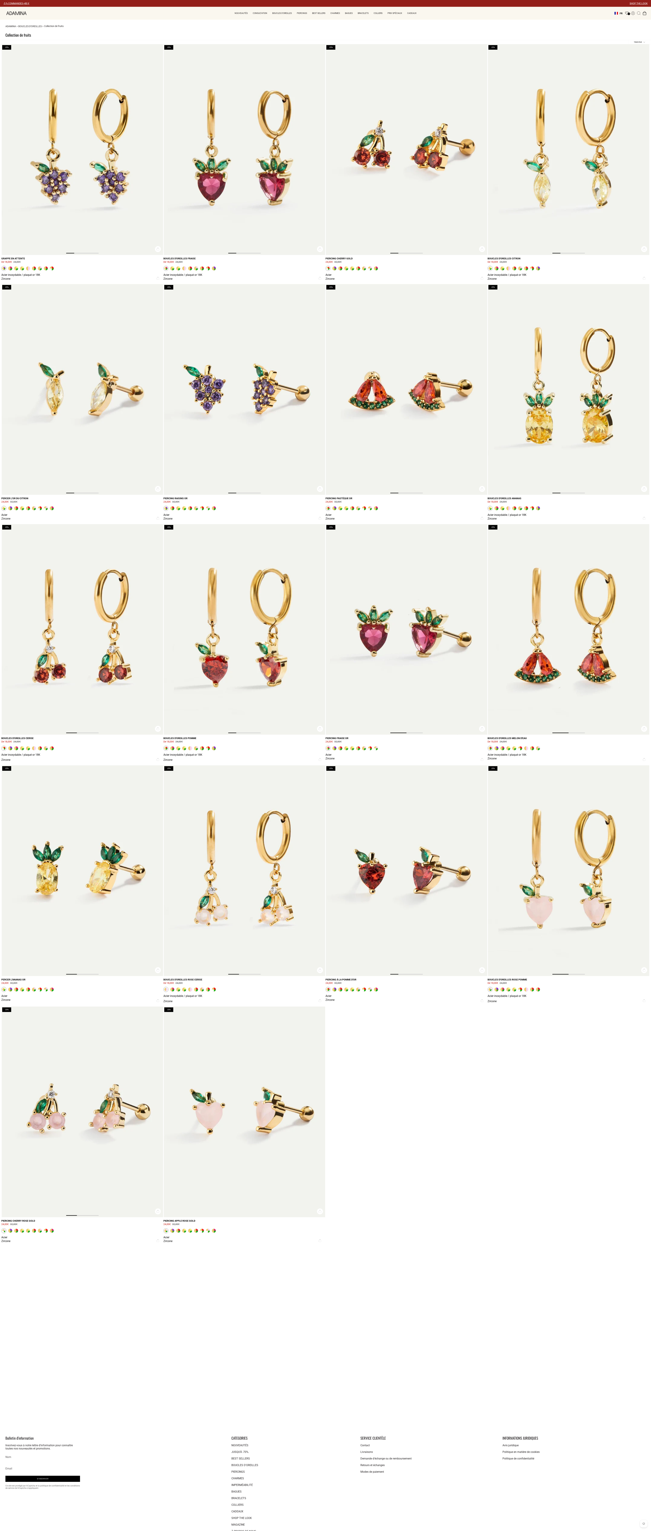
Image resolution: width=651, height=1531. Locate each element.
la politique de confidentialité (51, 1486)
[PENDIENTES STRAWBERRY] (244, 149)
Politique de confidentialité (518, 1458)
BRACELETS (238, 1498)
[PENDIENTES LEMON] (569, 149)
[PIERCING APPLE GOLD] (407, 870)
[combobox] (618, 13)
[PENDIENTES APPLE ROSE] (569, 870)
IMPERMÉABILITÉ (242, 1485)
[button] (241, 13)
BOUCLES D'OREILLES (30, 26)
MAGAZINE (238, 1524)
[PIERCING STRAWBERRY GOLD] (407, 629)
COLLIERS (237, 1504)
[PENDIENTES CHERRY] (82, 629)
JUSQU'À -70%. (240, 1452)
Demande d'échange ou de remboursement (386, 1458)
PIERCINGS (238, 1471)
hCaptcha (22, 1488)
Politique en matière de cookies (521, 1452)
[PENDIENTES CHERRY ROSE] (244, 870)
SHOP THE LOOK (639, 3)
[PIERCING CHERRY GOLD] (407, 149)
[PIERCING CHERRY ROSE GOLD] (82, 1112)
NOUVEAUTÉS (239, 1445)
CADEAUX (237, 1511)
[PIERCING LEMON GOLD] (82, 389)
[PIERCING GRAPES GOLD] (244, 389)
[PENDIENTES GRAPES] (82, 149)
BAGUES (236, 1491)
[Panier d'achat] (644, 13)
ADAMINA (10, 26)
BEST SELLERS (240, 1458)
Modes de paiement (372, 1471)
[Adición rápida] (157, 249)
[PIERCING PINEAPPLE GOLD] (82, 870)
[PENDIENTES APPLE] (244, 629)
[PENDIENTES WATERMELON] (569, 629)
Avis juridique (510, 1445)
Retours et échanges (372, 1465)
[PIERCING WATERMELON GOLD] (407, 389)
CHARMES (237, 1478)
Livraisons (366, 1452)
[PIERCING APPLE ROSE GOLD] (244, 1112)
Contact (365, 1445)
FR (621, 13)
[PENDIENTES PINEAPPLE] (569, 389)
